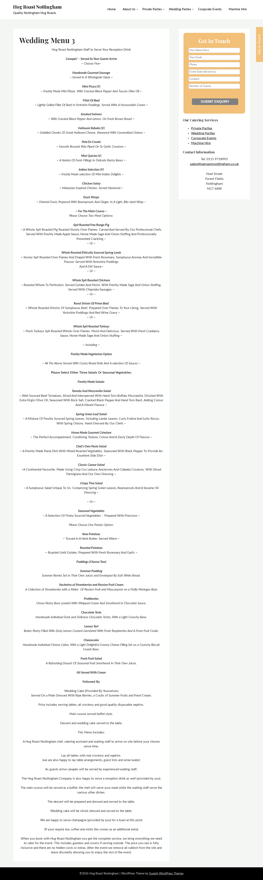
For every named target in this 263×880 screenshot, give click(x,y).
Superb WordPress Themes (166, 873)
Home (111, 9)
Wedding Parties (180, 9)
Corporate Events (210, 9)
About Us (129, 9)
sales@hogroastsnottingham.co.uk (214, 164)
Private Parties (152, 9)
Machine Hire (238, 9)
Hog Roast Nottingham (37, 7)
